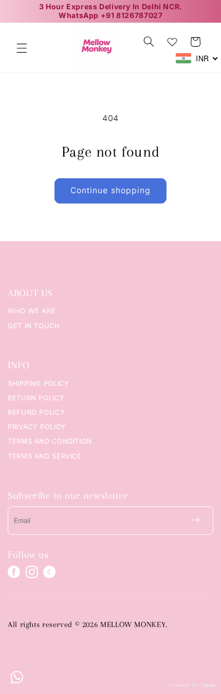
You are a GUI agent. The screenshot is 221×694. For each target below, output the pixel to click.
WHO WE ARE (32, 311)
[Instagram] (32, 572)
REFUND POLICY (36, 412)
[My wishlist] (172, 39)
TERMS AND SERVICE (45, 456)
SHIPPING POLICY (38, 383)
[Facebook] (14, 572)
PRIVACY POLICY (37, 426)
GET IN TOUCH (34, 325)
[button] (21, 48)
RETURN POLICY (36, 398)
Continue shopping (110, 190)
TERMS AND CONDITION (50, 441)
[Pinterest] (49, 572)
